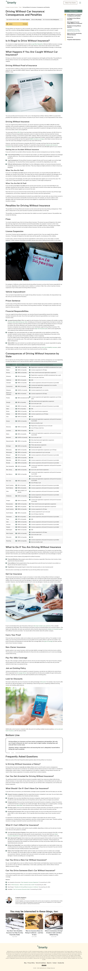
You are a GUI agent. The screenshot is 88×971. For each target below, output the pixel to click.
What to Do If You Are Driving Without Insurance (74, 34)
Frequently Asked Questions (74, 39)
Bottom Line (70, 37)
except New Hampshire (37, 44)
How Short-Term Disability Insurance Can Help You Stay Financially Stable (14, 932)
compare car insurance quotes (55, 629)
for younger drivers (22, 673)
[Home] (13, 2)
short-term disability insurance (49, 347)
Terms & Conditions (41, 963)
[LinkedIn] (42, 965)
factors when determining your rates (18, 322)
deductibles (19, 805)
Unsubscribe (61, 963)
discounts (43, 681)
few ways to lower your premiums (42, 625)
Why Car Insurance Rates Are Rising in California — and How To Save (34, 932)
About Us (49, 963)
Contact (55, 963)
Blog (25, 963)
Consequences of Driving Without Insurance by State (73, 30)
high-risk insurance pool (41, 328)
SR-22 (19, 132)
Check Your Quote (70, 3)
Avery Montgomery (54, 19)
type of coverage (48, 641)
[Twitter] (44, 965)
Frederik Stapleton (26, 19)
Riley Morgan (39, 19)
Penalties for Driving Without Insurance (74, 26)
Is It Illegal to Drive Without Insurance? (73, 19)
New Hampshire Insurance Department (29, 882)
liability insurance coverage (37, 139)
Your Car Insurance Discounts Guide (21, 889)
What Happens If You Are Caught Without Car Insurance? (74, 22)
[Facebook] (45, 965)
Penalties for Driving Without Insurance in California (26, 887)
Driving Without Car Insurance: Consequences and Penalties (74, 15)
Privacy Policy (31, 963)
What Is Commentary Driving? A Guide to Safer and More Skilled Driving (54, 932)
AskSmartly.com (43, 968)
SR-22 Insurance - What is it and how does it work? (23, 884)
